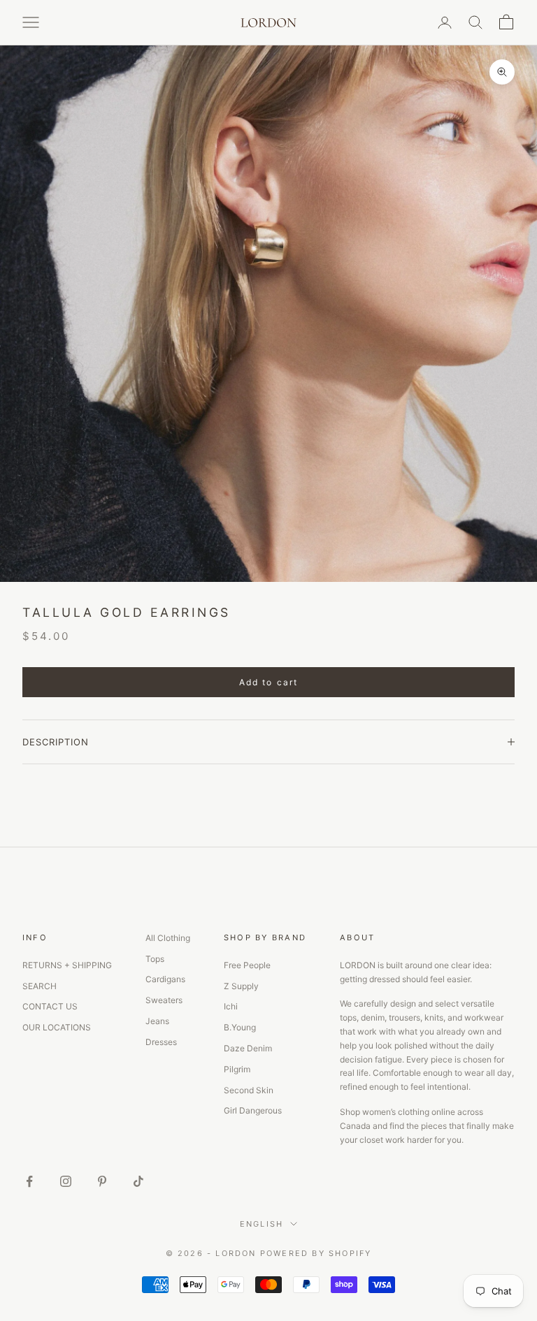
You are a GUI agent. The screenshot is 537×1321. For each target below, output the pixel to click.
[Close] (492, 545)
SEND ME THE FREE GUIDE (389, 738)
